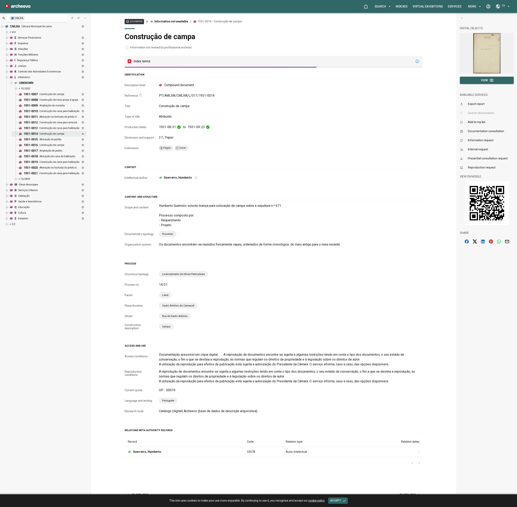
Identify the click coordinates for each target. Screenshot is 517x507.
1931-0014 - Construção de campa (220, 21)
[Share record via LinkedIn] (483, 241)
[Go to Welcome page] (366, 6)
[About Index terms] (417, 61)
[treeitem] (53, 134)
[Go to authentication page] (488, 6)
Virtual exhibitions (428, 6)
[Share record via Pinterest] (491, 241)
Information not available (171, 21)
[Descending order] (79, 18)
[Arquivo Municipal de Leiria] (18, 7)
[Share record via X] (475, 241)
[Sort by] (72, 18)
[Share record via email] (507, 241)
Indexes (402, 6)
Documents (134, 21)
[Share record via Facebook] (467, 241)
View (484, 80)
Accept (335, 500)
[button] (381, 6)
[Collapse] (85, 18)
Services (454, 6)
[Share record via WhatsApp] (499, 241)
